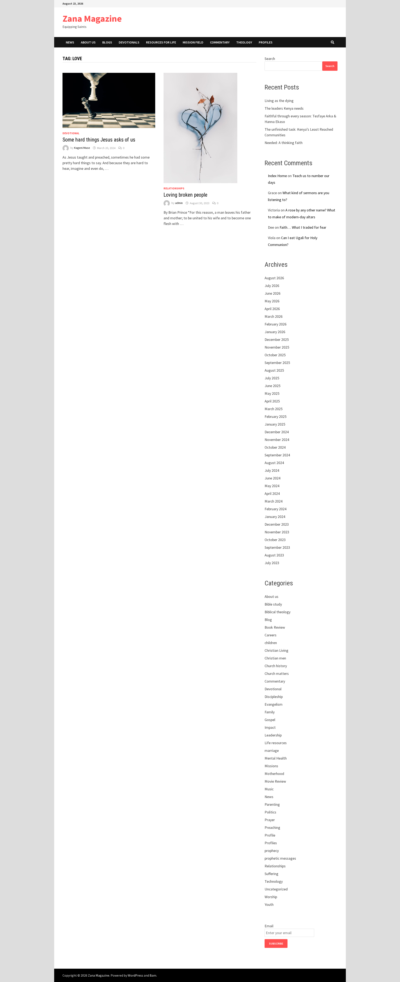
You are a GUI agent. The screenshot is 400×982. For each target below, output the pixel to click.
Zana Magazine (92, 18)
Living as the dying (279, 100)
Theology (244, 42)
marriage (272, 750)
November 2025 (277, 347)
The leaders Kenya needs (284, 108)
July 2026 (272, 285)
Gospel (270, 719)
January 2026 (275, 331)
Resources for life (161, 42)
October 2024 (275, 447)
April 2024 (272, 493)
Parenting (272, 804)
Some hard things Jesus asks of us (98, 140)
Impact (270, 727)
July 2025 (272, 378)
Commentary (220, 42)
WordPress (135, 975)
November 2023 (277, 532)
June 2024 (272, 478)
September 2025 (277, 362)
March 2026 (273, 316)
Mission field (193, 42)
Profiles (265, 42)
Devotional (70, 133)
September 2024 (277, 455)
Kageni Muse (82, 148)
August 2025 (274, 370)
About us (88, 42)
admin (179, 203)
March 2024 (273, 501)
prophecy (272, 850)
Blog (268, 619)
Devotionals (129, 42)
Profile (270, 835)
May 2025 (272, 393)
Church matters (277, 673)
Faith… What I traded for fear (303, 227)
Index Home (277, 175)
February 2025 (275, 416)
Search (270, 58)
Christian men (275, 658)
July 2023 (272, 562)
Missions (271, 766)
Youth (269, 904)
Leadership (273, 735)
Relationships (174, 188)
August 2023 (274, 555)
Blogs (107, 42)
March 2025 (273, 408)
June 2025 (272, 385)
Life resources (276, 742)
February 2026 (275, 324)
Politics (270, 812)
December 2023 (277, 524)
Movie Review (275, 781)
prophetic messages (280, 858)
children (271, 642)
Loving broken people (185, 195)
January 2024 (275, 516)
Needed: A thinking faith (283, 142)
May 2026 (272, 301)
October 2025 (275, 355)
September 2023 (277, 547)
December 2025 (277, 339)
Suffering (271, 873)
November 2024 (277, 439)
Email (269, 926)
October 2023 (275, 539)
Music (269, 789)
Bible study (273, 604)
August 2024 (274, 462)
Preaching (272, 827)
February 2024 (275, 509)
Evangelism (273, 704)
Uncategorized (276, 889)
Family (270, 712)
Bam (153, 975)
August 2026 (274, 278)
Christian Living (276, 650)
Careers (270, 635)
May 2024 (272, 485)
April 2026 (272, 308)
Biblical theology (277, 612)
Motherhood (274, 773)
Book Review (275, 627)
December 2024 (277, 432)
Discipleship (274, 696)
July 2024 (272, 470)
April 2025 (272, 401)
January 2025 (275, 424)
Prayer (270, 819)
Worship (271, 896)
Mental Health (276, 758)
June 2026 (272, 293)
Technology (274, 881)
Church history (276, 665)
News (70, 42)
